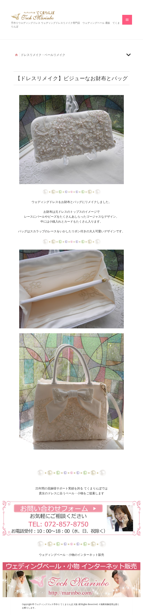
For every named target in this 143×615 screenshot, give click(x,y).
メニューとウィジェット (127, 24)
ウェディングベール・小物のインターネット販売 (71, 554)
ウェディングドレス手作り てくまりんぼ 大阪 (33, 15)
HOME (16, 54)
